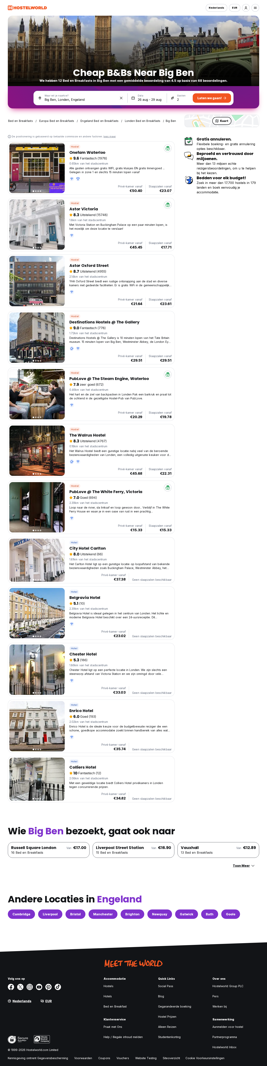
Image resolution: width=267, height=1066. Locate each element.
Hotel (74, 542)
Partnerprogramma (224, 1037)
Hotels (108, 996)
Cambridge (21, 914)
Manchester (103, 914)
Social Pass (165, 986)
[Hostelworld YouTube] (39, 987)
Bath (209, 914)
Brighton (132, 914)
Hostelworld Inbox (224, 1047)
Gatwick (186, 914)
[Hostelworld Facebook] (11, 987)
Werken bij (219, 1006)
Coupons (104, 1058)
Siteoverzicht (171, 1058)
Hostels (108, 986)
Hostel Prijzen (167, 1016)
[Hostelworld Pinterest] (48, 987)
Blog (161, 996)
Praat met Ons (113, 1026)
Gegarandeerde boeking (174, 1006)
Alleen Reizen (167, 1026)
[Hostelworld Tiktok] (58, 987)
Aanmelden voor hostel (227, 1026)
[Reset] (121, 98)
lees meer (109, 136)
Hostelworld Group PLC (227, 986)
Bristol (75, 914)
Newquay (159, 914)
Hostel (75, 146)
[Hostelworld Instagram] (30, 987)
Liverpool (50, 914)
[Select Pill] (246, 8)
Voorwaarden (83, 1058)
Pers (215, 996)
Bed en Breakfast (115, 1006)
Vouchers (122, 1058)
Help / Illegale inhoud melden (123, 1037)
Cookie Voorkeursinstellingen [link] (204, 1058)
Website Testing (146, 1058)
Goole (230, 914)
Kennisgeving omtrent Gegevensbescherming (38, 1058)
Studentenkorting (169, 1037)
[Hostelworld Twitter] (20, 987)
